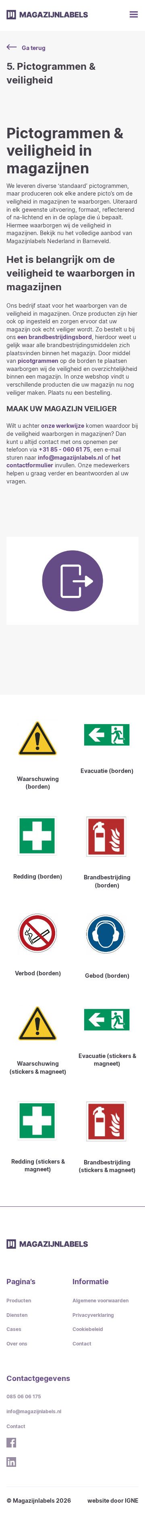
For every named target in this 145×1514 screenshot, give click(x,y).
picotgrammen (38, 360)
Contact (81, 1344)
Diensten (16, 1315)
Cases (13, 1329)
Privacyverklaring (93, 1315)
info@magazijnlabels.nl (70, 457)
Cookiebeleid (87, 1329)
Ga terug (34, 47)
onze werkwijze (62, 425)
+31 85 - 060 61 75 (64, 449)
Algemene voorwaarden (100, 1300)
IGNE (132, 1500)
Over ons (16, 1344)
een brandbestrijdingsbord (54, 336)
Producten (18, 1300)
